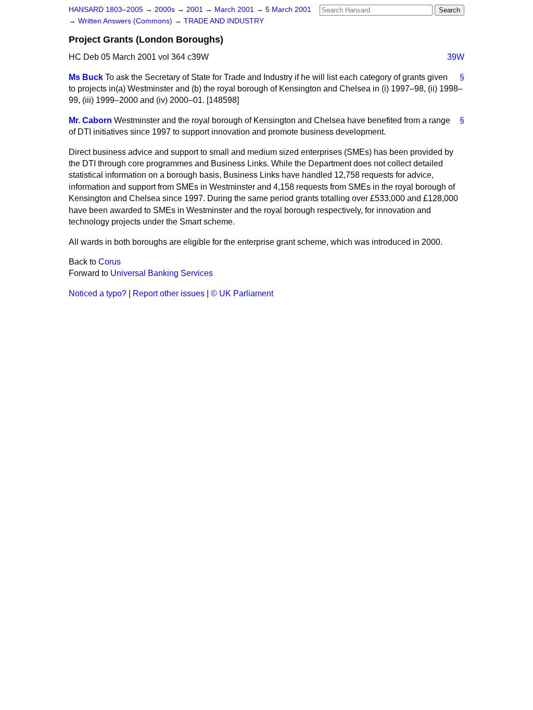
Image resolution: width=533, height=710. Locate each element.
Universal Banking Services (161, 273)
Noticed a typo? (97, 293)
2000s (166, 10)
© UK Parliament (242, 293)
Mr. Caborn (90, 120)
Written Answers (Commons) (126, 21)
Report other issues (169, 293)
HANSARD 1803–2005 (106, 10)
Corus (109, 261)
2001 (195, 10)
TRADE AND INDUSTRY (224, 21)
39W (455, 56)
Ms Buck (86, 77)
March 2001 (235, 10)
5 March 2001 (288, 10)
